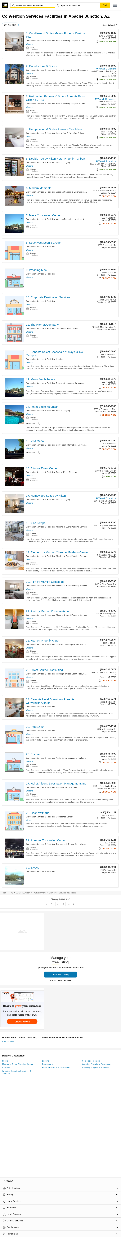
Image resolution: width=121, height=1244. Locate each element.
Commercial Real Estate (66, 328)
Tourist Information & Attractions (70, 383)
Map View (12, 25)
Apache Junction (23, 893)
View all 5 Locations (107, 69)
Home (5, 893)
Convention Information (66, 445)
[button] (115, 5)
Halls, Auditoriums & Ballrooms (56, 1068)
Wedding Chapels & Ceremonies (77, 40)
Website (29, 44)
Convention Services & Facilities (40, 40)
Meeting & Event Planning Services (78, 70)
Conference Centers (65, 817)
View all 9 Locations (107, 161)
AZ (12, 893)
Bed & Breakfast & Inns (73, 133)
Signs (85, 674)
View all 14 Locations (106, 99)
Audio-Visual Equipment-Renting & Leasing (75, 758)
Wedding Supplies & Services (95, 1068)
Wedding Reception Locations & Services (74, 219)
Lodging (66, 162)
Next (73, 904)
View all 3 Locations (107, 498)
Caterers (60, 644)
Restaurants (47, 1064)
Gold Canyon (8, 1042)
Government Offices (65, 844)
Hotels (59, 40)
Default (111, 25)
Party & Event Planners (66, 472)
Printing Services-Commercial (69, 674)
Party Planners (39, 893)
